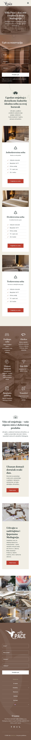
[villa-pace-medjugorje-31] (15, 191)
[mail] (17, 726)
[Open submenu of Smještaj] (28, 688)
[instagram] (14, 726)
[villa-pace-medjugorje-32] (15, 126)
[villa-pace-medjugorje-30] (15, 255)
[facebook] (11, 726)
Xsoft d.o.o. (13, 735)
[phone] (19, 726)
